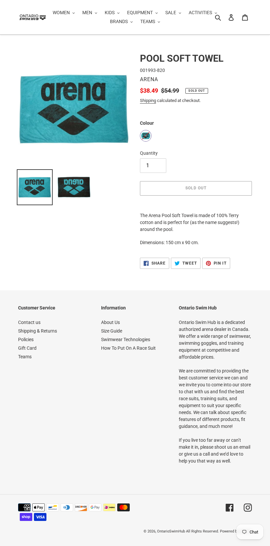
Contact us (29, 322)
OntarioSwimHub (171, 531)
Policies (26, 339)
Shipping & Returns (37, 331)
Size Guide (111, 331)
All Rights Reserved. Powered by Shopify (219, 531)
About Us (110, 322)
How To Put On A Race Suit (128, 348)
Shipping (148, 100)
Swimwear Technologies (125, 339)
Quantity (149, 153)
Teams (25, 356)
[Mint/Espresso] (145, 136)
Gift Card (27, 348)
